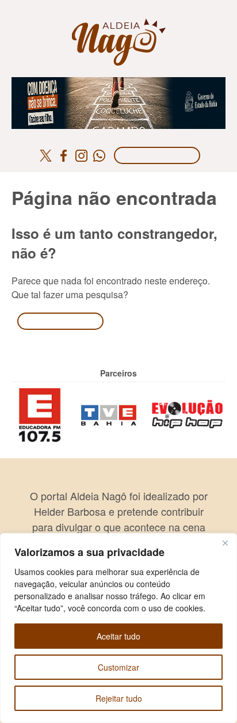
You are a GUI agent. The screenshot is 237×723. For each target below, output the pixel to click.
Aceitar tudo (118, 636)
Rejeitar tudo (118, 698)
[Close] (225, 543)
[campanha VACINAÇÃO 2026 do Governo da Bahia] (118, 83)
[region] (118, 628)
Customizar (118, 667)
